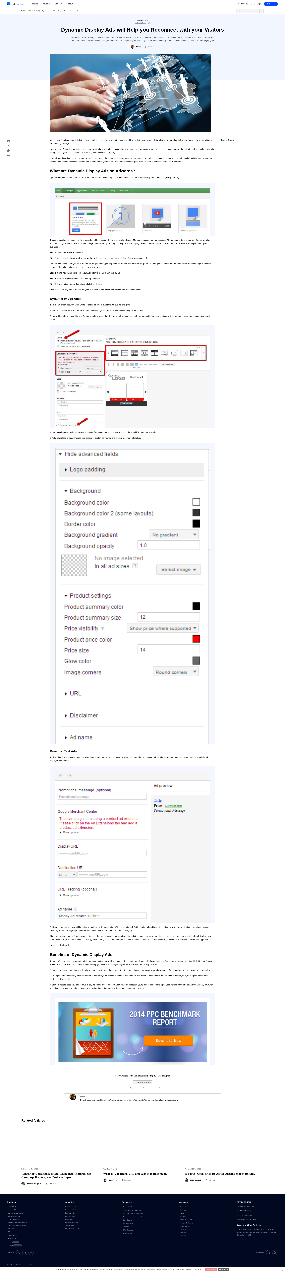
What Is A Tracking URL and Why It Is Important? (142, 1157)
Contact (183, 1233)
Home (23, 11)
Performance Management (17, 1222)
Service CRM (12, 1210)
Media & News (185, 1226)
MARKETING (142, 21)
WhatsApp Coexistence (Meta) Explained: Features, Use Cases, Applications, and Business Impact (60, 1157)
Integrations (12, 1229)
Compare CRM (128, 1226)
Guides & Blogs (128, 1223)
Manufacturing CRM (72, 1229)
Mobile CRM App (14, 1216)
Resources (71, 4)
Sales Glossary (128, 1233)
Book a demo (271, 4)
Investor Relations (186, 1223)
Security (183, 1216)
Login (259, 4)
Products (34, 4)
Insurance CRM (70, 1210)
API (9, 1232)
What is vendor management (133, 1213)
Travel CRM (69, 1225)
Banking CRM (70, 1213)
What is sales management (132, 1217)
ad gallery (73, 267)
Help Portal (12, 1238)
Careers (183, 1229)
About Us (183, 1207)
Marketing (37, 11)
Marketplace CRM (71, 1222)
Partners (183, 1210)
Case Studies (127, 1220)
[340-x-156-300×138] (15, 4)
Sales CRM (12, 1207)
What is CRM (127, 1207)
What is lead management (132, 1210)
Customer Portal (13, 1219)
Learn (29, 11)
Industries (46, 4)
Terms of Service (186, 1220)
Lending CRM (70, 1216)
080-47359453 (243, 4)
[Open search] (261, 11)
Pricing (13, 1242)
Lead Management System (17, 1225)
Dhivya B (83, 1097)
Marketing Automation (15, 1213)
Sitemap (183, 1236)
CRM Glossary (128, 1230)
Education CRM (70, 1207)
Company (58, 4)
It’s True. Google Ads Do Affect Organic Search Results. (224, 1157)
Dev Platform (12, 1235)
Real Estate (69, 1219)
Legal (182, 1213)
